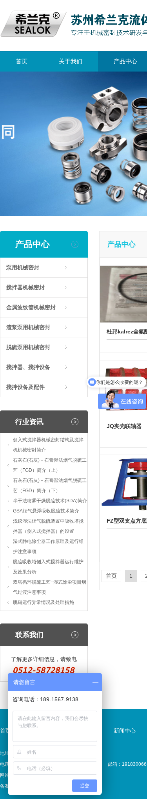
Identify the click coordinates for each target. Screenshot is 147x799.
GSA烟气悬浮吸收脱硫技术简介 (46, 511)
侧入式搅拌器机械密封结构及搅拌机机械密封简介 (48, 445)
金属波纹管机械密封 (31, 307)
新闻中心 (125, 730)
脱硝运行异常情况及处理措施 (43, 602)
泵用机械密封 (22, 267)
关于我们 (70, 61)
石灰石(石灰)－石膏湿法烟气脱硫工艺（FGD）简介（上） (50, 465)
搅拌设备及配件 (25, 387)
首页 (21, 61)
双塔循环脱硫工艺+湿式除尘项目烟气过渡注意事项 (49, 587)
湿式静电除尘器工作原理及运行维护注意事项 (48, 546)
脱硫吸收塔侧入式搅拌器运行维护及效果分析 (48, 567)
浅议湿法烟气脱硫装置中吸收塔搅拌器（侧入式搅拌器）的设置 (48, 526)
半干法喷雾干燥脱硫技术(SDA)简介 (50, 500)
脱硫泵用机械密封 (28, 347)
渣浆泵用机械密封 (28, 327)
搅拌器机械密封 (25, 287)
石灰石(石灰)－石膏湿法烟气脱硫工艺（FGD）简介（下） (50, 485)
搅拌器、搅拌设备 (28, 367)
